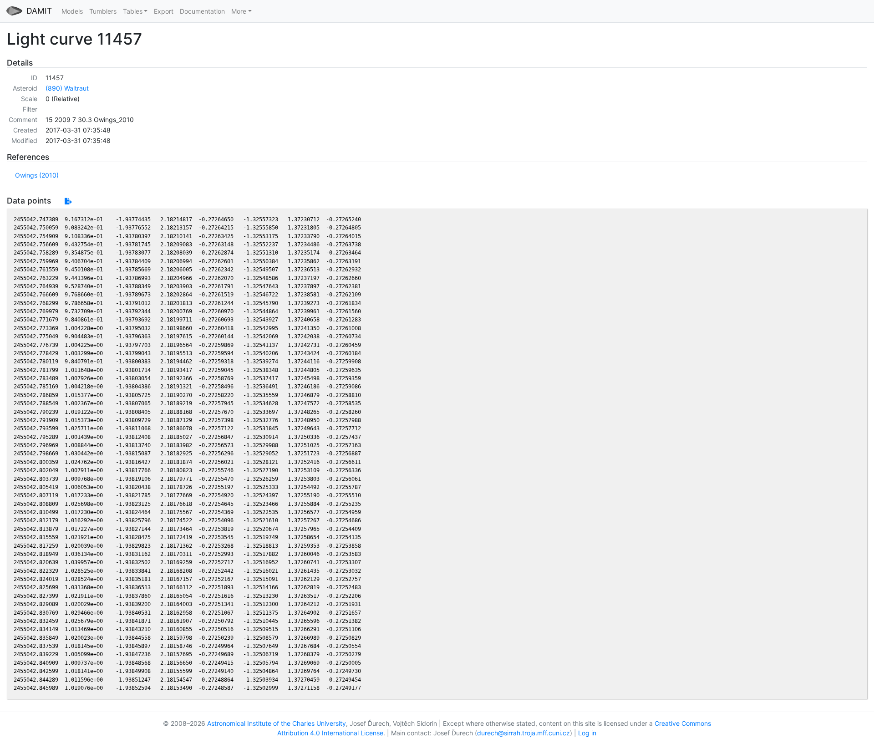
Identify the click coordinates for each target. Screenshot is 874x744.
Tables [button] (132, 11)
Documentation (202, 11)
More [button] (238, 11)
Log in (587, 733)
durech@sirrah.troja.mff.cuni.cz (523, 733)
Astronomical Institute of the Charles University (276, 723)
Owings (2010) (37, 175)
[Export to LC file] (68, 201)
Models (72, 11)
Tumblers (103, 11)
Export (163, 11)
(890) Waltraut (67, 88)
